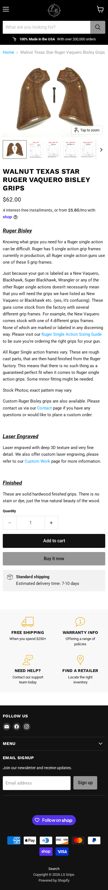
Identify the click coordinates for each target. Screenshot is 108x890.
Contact (44, 408)
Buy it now (54, 558)
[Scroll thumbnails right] (100, 149)
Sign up (85, 782)
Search (54, 869)
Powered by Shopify (54, 880)
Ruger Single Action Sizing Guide (72, 334)
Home (8, 52)
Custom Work (37, 461)
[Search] (97, 27)
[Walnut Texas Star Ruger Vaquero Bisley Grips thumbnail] (14, 149)
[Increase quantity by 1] (51, 523)
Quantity (9, 511)
